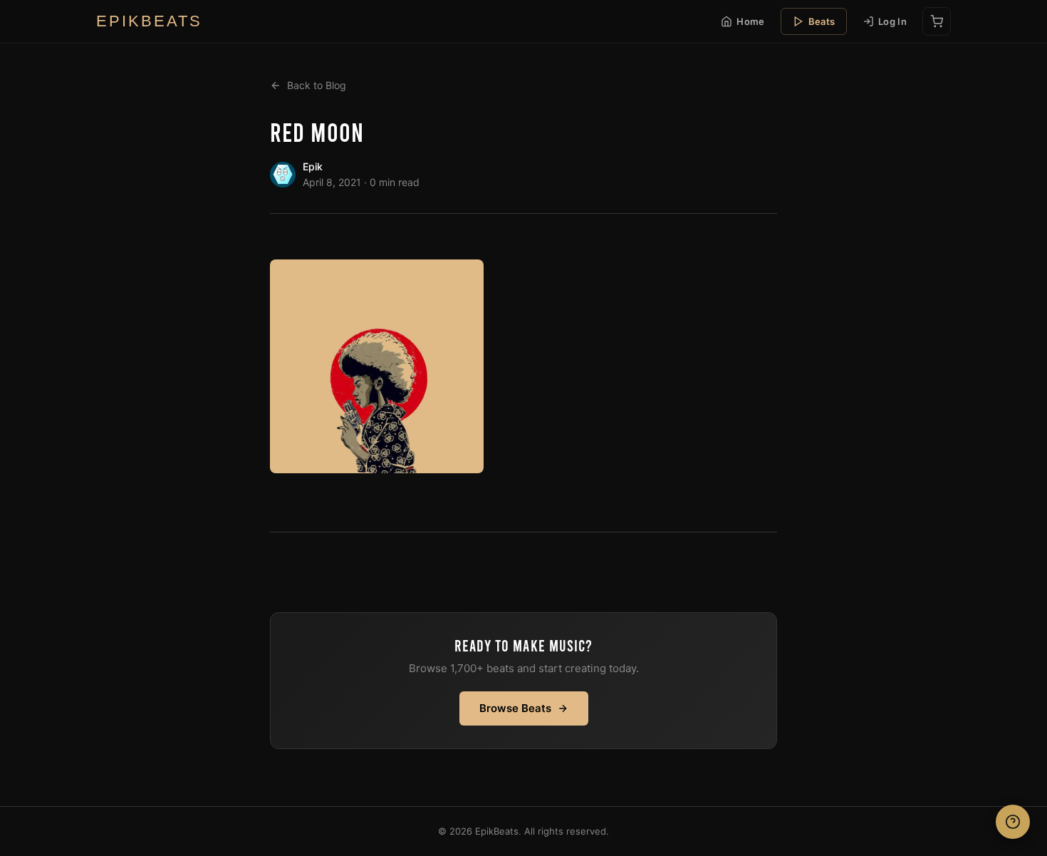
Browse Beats (515, 708)
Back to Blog (316, 85)
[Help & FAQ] (1013, 822)
